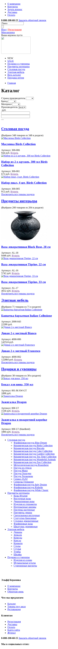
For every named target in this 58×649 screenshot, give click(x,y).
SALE (10, 61)
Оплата (11, 15)
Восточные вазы (22, 498)
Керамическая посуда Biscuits (29, 448)
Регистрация (14, 29)
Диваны (18, 532)
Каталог (11, 603)
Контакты (12, 6)
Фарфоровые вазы (23, 523)
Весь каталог (14, 75)
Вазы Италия (20, 495)
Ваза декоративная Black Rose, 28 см (26, 246)
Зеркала (18, 535)
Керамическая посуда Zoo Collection (32, 462)
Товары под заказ (16, 606)
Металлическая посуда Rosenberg (31, 465)
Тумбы (17, 551)
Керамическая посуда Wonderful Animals (35, 459)
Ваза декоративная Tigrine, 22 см (23, 264)
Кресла (17, 540)
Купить (14, 153)
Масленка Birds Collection (18, 144)
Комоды (18, 537)
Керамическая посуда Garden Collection (34, 454)
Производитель (9, 107)
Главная (11, 83)
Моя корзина (8, 32)
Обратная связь (15, 591)
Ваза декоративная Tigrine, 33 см (23, 282)
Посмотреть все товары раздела (17, 194)
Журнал (11, 632)
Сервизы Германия (24, 481)
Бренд (4, 101)
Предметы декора (23, 512)
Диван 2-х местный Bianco (19, 333)
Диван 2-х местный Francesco (20, 351)
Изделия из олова (23, 560)
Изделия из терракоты (25, 504)
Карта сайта (13, 630)
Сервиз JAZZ (21, 479)
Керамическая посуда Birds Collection (33, 445)
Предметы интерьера (18, 66)
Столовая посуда (16, 69)
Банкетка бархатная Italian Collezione (26, 315)
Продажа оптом (15, 77)
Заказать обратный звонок (32, 20)
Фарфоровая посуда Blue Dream (30, 442)
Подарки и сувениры (18, 63)
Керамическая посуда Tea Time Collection (35, 456)
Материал (6, 104)
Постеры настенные (24, 509)
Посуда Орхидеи (22, 473)
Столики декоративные (26, 521)
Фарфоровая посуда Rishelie (28, 487)
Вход (3, 29)
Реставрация (14, 609)
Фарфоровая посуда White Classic (31, 490)
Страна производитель (13, 98)
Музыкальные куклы (25, 563)
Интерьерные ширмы (25, 507)
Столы (17, 546)
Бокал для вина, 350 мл (17, 384)
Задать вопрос (14, 9)
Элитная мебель (15, 72)
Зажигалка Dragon (14, 402)
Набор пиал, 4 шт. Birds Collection (24, 182)
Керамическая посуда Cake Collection (33, 451)
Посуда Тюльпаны (23, 476)
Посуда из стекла (23, 468)
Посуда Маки (21, 470)
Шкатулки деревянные (26, 526)
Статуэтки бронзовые (25, 518)
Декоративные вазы (24, 501)
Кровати (18, 543)
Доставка (12, 12)
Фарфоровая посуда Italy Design (30, 484)
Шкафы (18, 554)
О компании (13, 3)
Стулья (17, 549)
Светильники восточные (27, 515)
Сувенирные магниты (25, 565)
